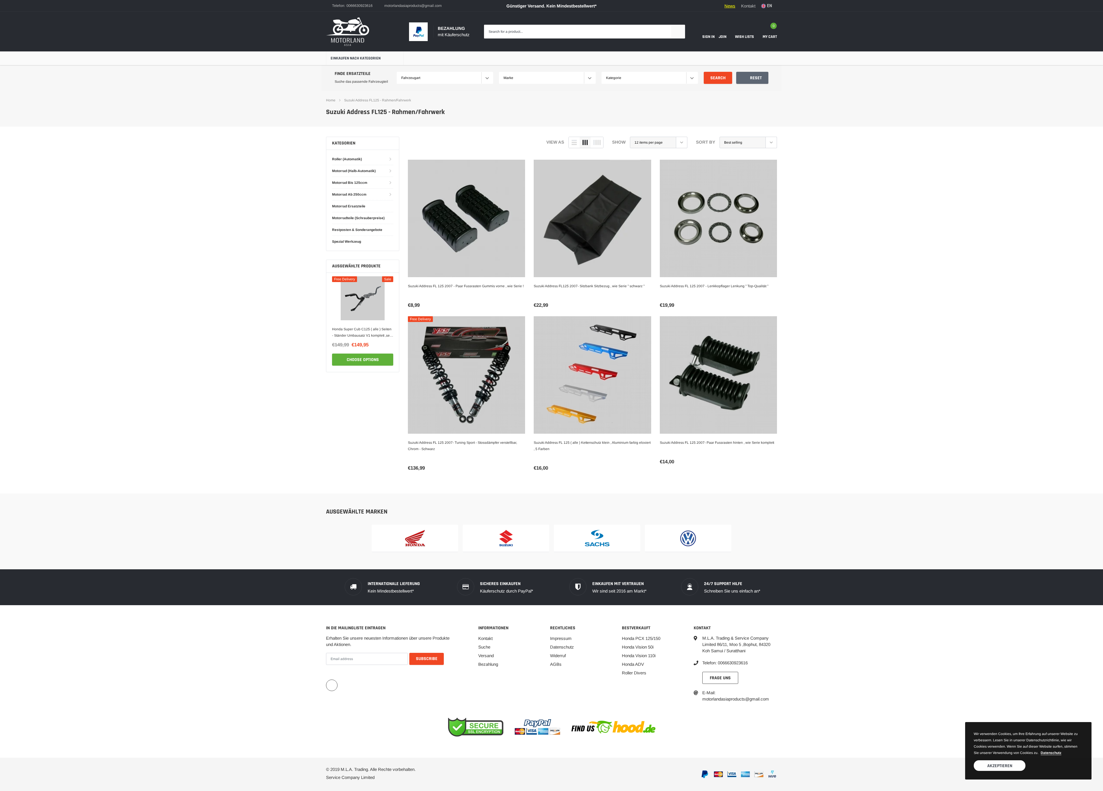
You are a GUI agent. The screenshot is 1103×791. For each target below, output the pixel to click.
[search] (678, 31)
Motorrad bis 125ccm (349, 183)
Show (619, 142)
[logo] (347, 31)
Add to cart (362, 360)
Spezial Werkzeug (346, 242)
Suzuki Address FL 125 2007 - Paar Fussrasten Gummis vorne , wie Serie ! (466, 286)
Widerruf (558, 655)
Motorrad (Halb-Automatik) (354, 171)
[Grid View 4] (597, 142)
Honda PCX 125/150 (641, 638)
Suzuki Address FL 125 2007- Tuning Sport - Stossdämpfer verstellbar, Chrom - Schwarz (462, 446)
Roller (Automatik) (347, 159)
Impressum (561, 638)
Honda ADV (633, 664)
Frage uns (720, 678)
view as (555, 142)
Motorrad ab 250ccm (349, 194)
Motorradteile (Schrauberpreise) (358, 218)
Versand (486, 655)
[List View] (574, 142)
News (729, 6)
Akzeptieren (999, 766)
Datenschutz (562, 647)
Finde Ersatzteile (353, 74)
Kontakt (748, 6)
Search (718, 78)
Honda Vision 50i (637, 647)
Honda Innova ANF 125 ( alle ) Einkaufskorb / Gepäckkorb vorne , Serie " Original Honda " (358, 333)
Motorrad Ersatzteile (348, 206)
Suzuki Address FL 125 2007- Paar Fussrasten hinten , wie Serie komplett (717, 443)
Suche (484, 647)
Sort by (705, 142)
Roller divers (634, 672)
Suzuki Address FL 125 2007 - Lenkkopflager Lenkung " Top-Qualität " (714, 286)
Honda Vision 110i (638, 655)
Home (330, 100)
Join (722, 37)
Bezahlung (488, 664)
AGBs (556, 664)
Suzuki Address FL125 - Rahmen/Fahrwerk (377, 100)
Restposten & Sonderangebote (357, 230)
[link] (363, 298)
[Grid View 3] (585, 142)
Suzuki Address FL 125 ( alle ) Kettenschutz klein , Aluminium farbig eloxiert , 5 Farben (592, 446)
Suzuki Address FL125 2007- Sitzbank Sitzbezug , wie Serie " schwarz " (589, 286)
